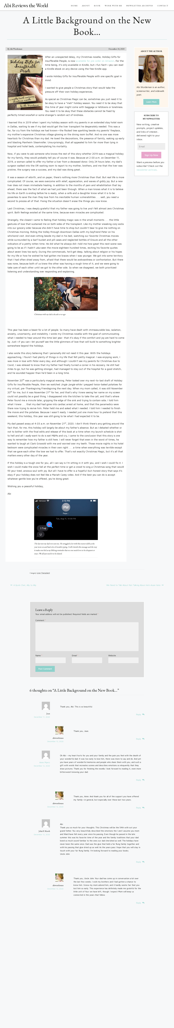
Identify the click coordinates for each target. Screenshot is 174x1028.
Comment (40, 620)
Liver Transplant (43, 573)
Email (75, 655)
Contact (162, 5)
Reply (138, 714)
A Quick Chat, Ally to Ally (24, 585)
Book (97, 5)
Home (74, 5)
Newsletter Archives (139, 5)
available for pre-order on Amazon (95, 60)
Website (112, 655)
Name (38, 655)
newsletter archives (147, 169)
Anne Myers (44, 762)
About (86, 5)
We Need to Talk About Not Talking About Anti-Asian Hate (133, 585)
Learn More (151, 102)
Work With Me (113, 5)
